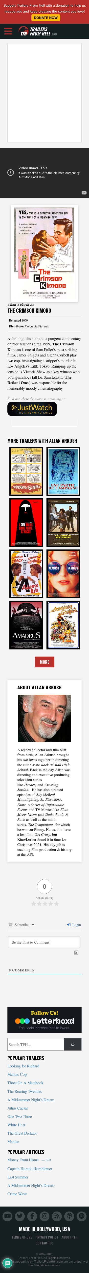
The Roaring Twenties (24, 1091)
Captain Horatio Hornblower (29, 1168)
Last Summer (17, 1176)
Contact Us (45, 1243)
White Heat (16, 1124)
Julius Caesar (17, 1108)
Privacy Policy (46, 1237)
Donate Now (46, 18)
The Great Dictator (22, 1133)
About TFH (69, 1237)
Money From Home (29, 1159)
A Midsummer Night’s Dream (30, 1099)
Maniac (13, 1141)
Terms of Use (22, 1237)
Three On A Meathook (25, 1082)
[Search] (72, 1044)
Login (76, 924)
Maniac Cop (17, 1074)
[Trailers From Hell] (23, 31)
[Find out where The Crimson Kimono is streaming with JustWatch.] (44, 409)
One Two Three (19, 1116)
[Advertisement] (44, 93)
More (44, 662)
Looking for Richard (23, 1065)
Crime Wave (17, 1193)
